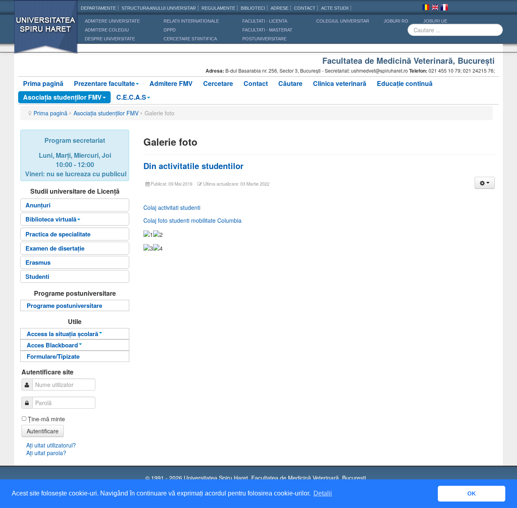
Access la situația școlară (62, 333)
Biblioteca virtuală (50, 219)
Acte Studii (335, 8)
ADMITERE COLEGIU (107, 29)
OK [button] (471, 493)
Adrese (279, 8)
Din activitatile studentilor (193, 165)
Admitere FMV (171, 83)
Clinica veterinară (339, 83)
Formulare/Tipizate (53, 356)
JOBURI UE (435, 21)
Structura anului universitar (159, 8)
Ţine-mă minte (46, 419)
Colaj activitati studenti (171, 207)
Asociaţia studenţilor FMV (62, 97)
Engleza (435, 8)
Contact (256, 83)
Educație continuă (405, 83)
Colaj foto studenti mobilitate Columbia (192, 220)
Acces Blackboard (52, 345)
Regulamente (218, 8)
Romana (425, 8)
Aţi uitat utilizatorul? (51, 445)
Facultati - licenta (264, 21)
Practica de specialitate (57, 234)
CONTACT (304, 8)
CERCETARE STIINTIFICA (190, 38)
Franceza (444, 8)
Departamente (98, 8)
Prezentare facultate (104, 83)
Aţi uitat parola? (46, 453)
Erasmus (37, 262)
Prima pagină (43, 83)
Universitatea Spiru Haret (46, 32)
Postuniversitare (264, 38)
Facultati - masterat (267, 29)
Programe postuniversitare (64, 305)
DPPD (170, 29)
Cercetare (218, 83)
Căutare (290, 83)
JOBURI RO (396, 21)
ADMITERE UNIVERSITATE (112, 21)
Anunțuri (37, 205)
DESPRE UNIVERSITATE (110, 38)
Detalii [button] (322, 493)
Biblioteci (253, 8)
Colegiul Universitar (342, 21)
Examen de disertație (54, 248)
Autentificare (43, 431)
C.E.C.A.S (131, 97)
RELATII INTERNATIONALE (191, 21)
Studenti (37, 276)
